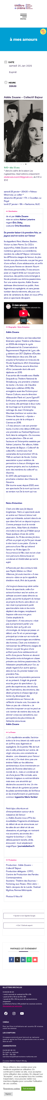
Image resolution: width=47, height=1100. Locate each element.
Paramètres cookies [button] (11, 1089)
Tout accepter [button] (28, 1089)
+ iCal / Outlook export (24, 925)
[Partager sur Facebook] (11, 959)
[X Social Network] (17, 959)
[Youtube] (22, 1013)
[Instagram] (14, 1013)
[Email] (35, 959)
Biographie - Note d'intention (18, 327)
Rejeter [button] (8, 1094)
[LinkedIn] (23, 959)
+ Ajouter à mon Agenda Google (24, 916)
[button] (23, 17)
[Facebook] (6, 1013)
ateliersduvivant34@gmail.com (18, 177)
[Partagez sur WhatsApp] (29, 959)
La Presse (11, 732)
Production (12, 860)
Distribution (12, 211)
